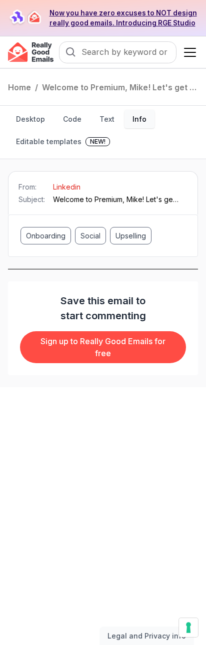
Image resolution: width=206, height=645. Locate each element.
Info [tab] (139, 119)
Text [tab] (107, 119)
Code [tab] (72, 119)
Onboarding (46, 235)
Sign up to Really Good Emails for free (103, 347)
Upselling (131, 235)
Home (19, 87)
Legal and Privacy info (147, 636)
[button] (188, 52)
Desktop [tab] (30, 119)
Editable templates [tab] (61, 141)
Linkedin (66, 187)
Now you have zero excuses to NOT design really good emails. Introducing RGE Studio (123, 18)
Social (90, 235)
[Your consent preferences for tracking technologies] (188, 627)
